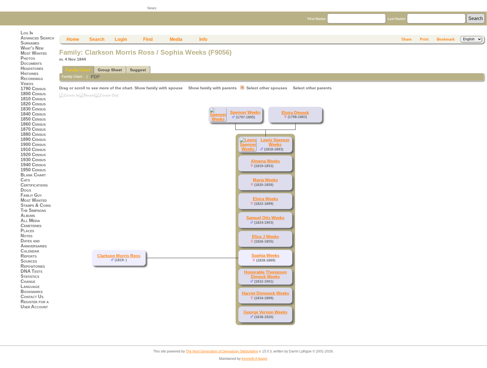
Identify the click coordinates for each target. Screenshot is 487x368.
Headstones (32, 68)
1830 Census (33, 109)
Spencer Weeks (245, 112)
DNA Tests (31, 271)
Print (424, 39)
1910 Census (33, 149)
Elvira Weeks (265, 199)
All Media (30, 220)
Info (203, 39)
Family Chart (78, 70)
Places (27, 230)
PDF (95, 76)
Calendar (30, 251)
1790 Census (33, 88)
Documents (31, 63)
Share (406, 39)
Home (73, 39)
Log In (27, 32)
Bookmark (446, 39)
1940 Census (33, 164)
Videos (27, 83)
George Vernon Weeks (265, 312)
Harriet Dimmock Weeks (265, 293)
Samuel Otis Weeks (265, 218)
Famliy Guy (31, 195)
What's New (32, 48)
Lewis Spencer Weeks (275, 142)
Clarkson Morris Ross (118, 256)
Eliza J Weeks (265, 236)
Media (176, 39)
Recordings (32, 78)
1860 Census (33, 124)
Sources (29, 261)
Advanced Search (37, 38)
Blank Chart (33, 174)
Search (97, 39)
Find (148, 39)
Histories (29, 73)
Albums (28, 215)
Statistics (30, 276)
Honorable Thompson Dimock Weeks (265, 274)
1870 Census (33, 129)
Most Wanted (34, 53)
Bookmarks (32, 291)
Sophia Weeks (265, 255)
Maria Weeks (265, 180)
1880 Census (33, 134)
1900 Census (33, 144)
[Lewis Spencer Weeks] (249, 149)
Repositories (33, 266)
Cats (25, 180)
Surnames (30, 43)
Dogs (26, 190)
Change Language (30, 284)
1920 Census (33, 154)
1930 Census (33, 159)
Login (121, 39)
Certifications (34, 185)
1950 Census (33, 169)
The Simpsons (33, 210)
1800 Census (33, 93)
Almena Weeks (265, 161)
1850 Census (33, 119)
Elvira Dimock (295, 112)
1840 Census (33, 114)
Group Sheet (110, 70)
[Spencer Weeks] (219, 119)
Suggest (138, 70)
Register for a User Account (35, 304)
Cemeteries (31, 225)
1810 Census (33, 98)
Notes (26, 235)
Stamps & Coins (36, 205)
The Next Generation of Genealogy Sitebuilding (222, 351)
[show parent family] (257, 117)
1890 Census (33, 139)
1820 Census (33, 103)
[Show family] (287, 149)
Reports (29, 256)
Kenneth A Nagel (254, 359)
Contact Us (32, 296)
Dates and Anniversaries (34, 243)
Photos (28, 58)
